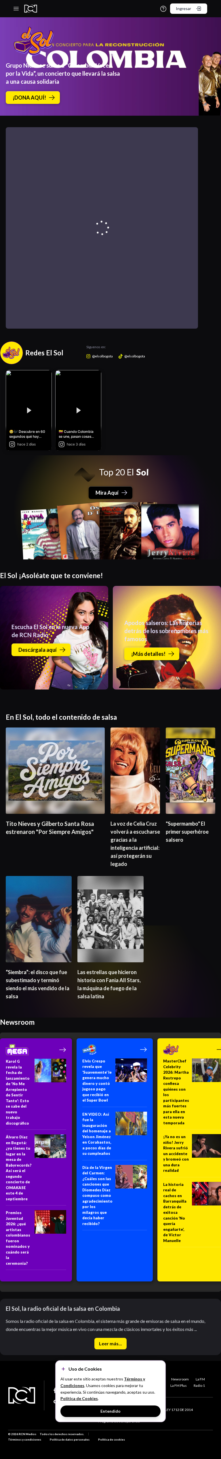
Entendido (110, 1411)
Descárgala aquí (37, 650)
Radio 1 (199, 1385)
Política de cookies (111, 1439)
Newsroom (180, 1379)
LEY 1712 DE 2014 (179, 1409)
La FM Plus (178, 1385)
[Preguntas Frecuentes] (163, 8)
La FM (200, 1379)
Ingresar (183, 8)
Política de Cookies (79, 1398)
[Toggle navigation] (16, 8)
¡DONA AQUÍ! (29, 97)
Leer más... (110, 1343)
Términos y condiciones (24, 1439)
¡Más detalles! (148, 654)
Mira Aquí (107, 492)
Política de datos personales (69, 1439)
